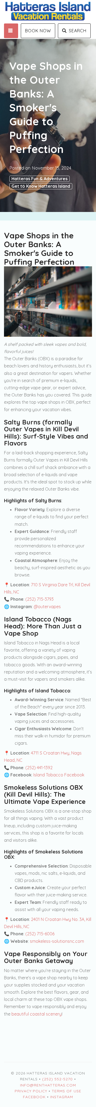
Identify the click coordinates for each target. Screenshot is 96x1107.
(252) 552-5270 (57, 1079)
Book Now (38, 30)
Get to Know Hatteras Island (40, 186)
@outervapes (47, 606)
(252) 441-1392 (39, 767)
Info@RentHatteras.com (48, 1085)
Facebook (34, 1096)
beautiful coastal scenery (36, 1014)
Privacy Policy (31, 1091)
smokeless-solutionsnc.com (57, 941)
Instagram (61, 1096)
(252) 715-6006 (39, 933)
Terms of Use (66, 1091)
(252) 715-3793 (39, 599)
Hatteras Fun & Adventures (39, 178)
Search (77, 30)
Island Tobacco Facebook (58, 774)
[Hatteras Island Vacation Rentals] (48, 11)
